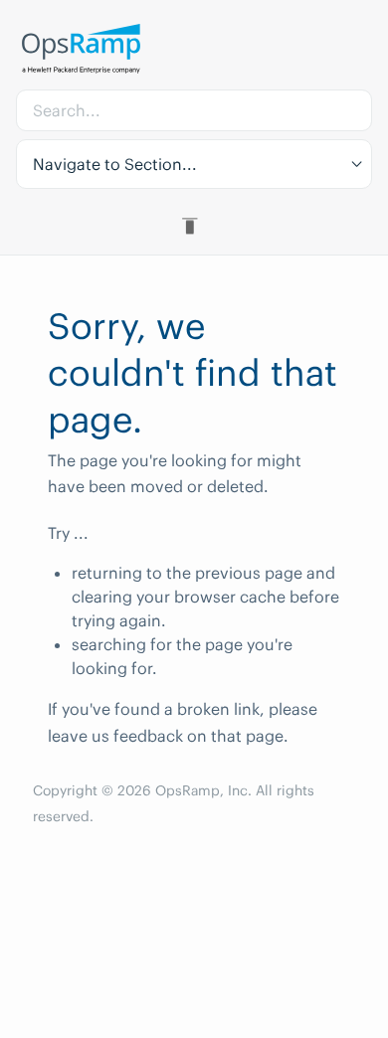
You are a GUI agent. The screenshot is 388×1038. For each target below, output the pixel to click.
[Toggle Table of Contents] (193, 226)
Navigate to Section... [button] (115, 164)
